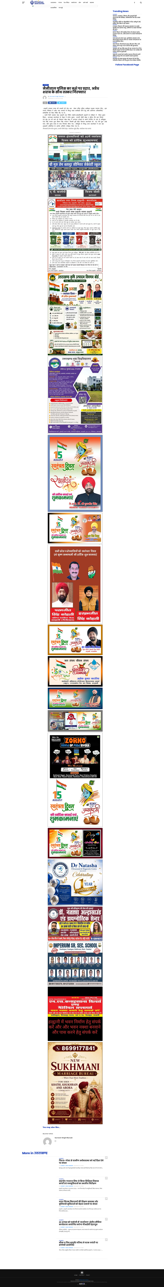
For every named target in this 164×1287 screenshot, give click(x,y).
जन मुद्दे (61, 8)
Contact (81, 1275)
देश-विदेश (66, 2)
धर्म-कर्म (85, 2)
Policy (88, 1275)
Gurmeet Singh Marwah (57, 96)
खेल (80, 2)
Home (75, 1275)
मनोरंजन (74, 2)
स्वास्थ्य (92, 2)
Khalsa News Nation (83, 1280)
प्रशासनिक (54, 8)
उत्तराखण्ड (53, 2)
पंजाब (60, 2)
